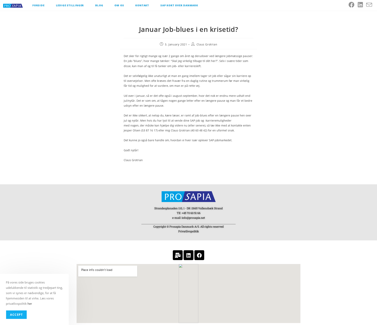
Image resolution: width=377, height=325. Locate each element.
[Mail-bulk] (178, 255)
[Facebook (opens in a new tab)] (353, 5)
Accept (16, 315)
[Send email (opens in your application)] (370, 5)
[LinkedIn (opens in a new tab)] (362, 5)
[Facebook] (199, 255)
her (29, 304)
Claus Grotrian (207, 44)
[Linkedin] (188, 255)
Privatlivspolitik (188, 231)
